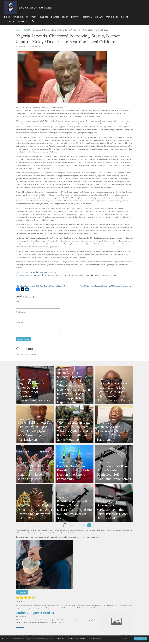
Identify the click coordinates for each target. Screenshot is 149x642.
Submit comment (24, 339)
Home (18, 30)
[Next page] (89, 525)
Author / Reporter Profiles (35, 613)
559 (83, 525)
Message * (20, 322)
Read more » (20, 627)
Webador (130, 635)
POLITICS (26, 30)
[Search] (33, 21)
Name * (18, 302)
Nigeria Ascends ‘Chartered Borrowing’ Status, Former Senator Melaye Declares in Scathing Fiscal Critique (70, 30)
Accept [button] (140, 639)
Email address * (21, 312)
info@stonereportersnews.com (29, 275)
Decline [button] (125, 639)
